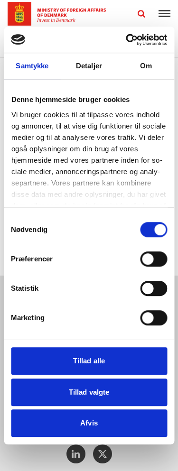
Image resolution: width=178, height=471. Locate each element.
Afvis (89, 423)
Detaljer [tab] (89, 66)
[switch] (153, 259)
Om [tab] (146, 66)
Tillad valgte (89, 392)
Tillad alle (89, 361)
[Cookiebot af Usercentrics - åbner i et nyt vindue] (126, 40)
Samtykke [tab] (32, 66)
